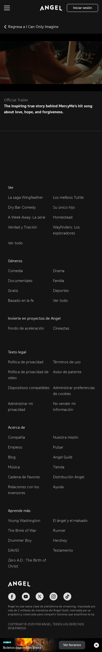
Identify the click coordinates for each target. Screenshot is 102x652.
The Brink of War (22, 530)
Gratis (13, 290)
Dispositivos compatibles (29, 387)
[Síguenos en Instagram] (53, 596)
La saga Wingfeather (25, 197)
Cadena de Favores (24, 477)
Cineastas (61, 328)
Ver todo (15, 243)
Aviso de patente (67, 371)
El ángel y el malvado (70, 520)
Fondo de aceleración (26, 328)
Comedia (15, 270)
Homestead (63, 217)
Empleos (15, 447)
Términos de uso (67, 362)
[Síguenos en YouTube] (26, 596)
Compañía (16, 437)
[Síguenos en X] (40, 596)
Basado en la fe (21, 300)
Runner (59, 530)
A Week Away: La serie (26, 217)
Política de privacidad (25, 362)
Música (14, 467)
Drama (58, 270)
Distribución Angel (68, 477)
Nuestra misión (65, 437)
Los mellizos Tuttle (68, 197)
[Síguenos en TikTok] (67, 596)
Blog (12, 457)
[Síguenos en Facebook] (12, 596)
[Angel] (51, 8)
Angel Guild (62, 457)
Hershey (60, 540)
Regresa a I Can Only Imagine (33, 26)
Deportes (61, 290)
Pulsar (58, 447)
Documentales (20, 280)
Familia (58, 280)
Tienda (58, 467)
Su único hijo (64, 207)
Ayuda (58, 486)
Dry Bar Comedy (22, 207)
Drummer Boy (19, 540)
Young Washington (24, 520)
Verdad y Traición (22, 227)
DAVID (13, 550)
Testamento (63, 550)
